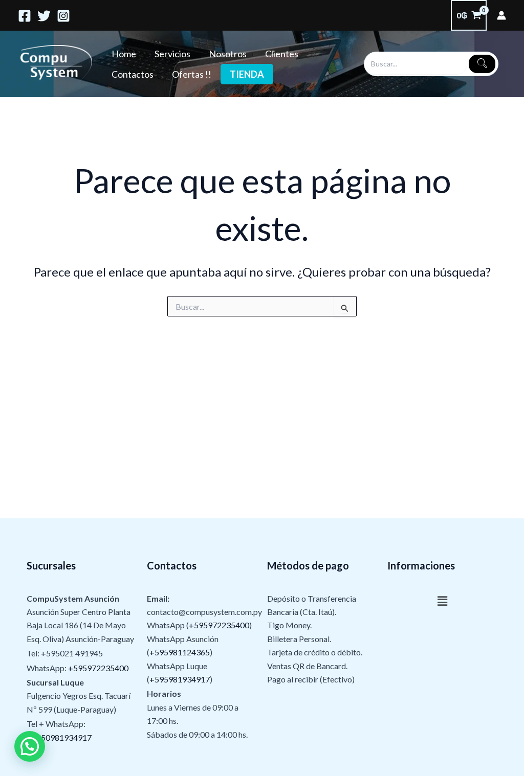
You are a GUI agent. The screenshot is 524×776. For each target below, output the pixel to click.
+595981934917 (179, 679)
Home (124, 53)
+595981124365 (179, 652)
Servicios (172, 53)
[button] (442, 601)
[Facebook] (24, 15)
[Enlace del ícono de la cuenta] (501, 15)
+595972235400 (98, 668)
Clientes (281, 53)
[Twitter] (44, 15)
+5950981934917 (59, 737)
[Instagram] (63, 15)
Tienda (247, 74)
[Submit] (482, 64)
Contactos (133, 74)
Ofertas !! (191, 74)
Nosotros (228, 53)
